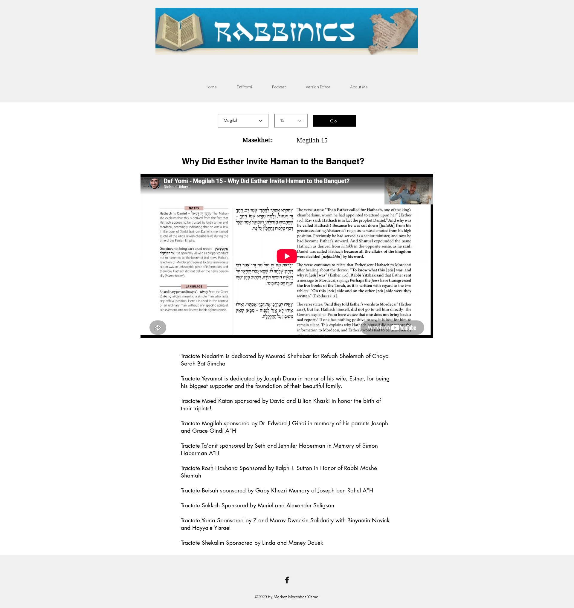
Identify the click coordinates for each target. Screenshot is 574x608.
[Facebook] (287, 579)
